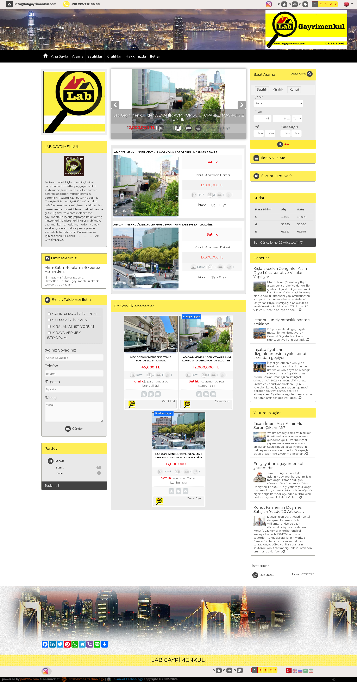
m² (257, 127)
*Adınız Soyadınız (60, 350)
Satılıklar (95, 56)
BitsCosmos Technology (86, 679)
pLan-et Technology (128, 679)
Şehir (259, 97)
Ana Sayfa (59, 56)
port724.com (29, 679)
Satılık (78, 467)
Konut (59, 461)
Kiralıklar (114, 56)
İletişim (156, 56)
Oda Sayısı (289, 127)
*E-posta (52, 382)
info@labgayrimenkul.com (35, 4)
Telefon (51, 366)
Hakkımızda (136, 56)
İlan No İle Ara (273, 158)
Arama (77, 56)
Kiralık (78, 473)
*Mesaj (51, 397)
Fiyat (258, 112)
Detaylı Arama (299, 73)
